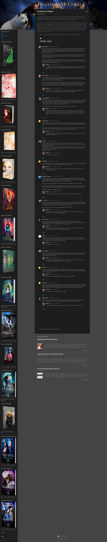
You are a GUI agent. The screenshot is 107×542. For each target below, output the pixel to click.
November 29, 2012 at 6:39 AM (55, 98)
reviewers (49, 41)
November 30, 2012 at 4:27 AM (53, 250)
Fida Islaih (44, 161)
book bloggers (43, 41)
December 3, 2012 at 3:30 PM (55, 303)
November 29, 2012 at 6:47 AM (53, 120)
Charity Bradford (45, 98)
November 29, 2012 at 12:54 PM (55, 88)
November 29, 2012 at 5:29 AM (54, 75)
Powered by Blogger (63, 536)
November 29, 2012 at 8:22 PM (53, 219)
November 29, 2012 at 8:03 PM (55, 209)
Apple (2, 34)
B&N (2, 37)
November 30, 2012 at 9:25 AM (55, 274)
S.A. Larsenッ (45, 200)
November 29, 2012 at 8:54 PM (51, 235)
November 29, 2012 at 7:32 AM (51, 141)
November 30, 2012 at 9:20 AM (55, 226)
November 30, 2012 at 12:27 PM (53, 297)
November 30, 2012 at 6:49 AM (51, 267)
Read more (84, 350)
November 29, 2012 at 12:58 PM (55, 108)
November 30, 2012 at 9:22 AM (55, 257)
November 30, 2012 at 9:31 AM (52, 282)
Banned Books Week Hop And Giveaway (47, 339)
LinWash (44, 267)
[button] (86, 11)
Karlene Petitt (45, 297)
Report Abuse (3, 540)
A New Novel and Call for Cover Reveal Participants (50, 354)
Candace (44, 235)
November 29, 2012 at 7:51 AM (52, 161)
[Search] (89, 3)
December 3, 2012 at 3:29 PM (55, 289)
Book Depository (4, 35)
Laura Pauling (45, 251)
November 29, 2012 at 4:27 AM (54, 46)
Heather (47, 64)
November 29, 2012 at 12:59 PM (55, 131)
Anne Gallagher (45, 75)
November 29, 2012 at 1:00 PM (55, 152)
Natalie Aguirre (45, 46)
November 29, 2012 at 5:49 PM (53, 200)
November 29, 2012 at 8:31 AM (56, 176)
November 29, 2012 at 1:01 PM (55, 191)
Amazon (2, 33)
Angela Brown (45, 120)
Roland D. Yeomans (46, 176)
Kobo (2, 38)
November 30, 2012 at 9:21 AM (55, 242)
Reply (43, 72)
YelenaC (44, 141)
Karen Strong (45, 219)
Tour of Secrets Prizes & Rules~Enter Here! (48, 368)
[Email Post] (40, 38)
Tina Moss (44, 282)
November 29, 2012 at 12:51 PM (55, 64)
